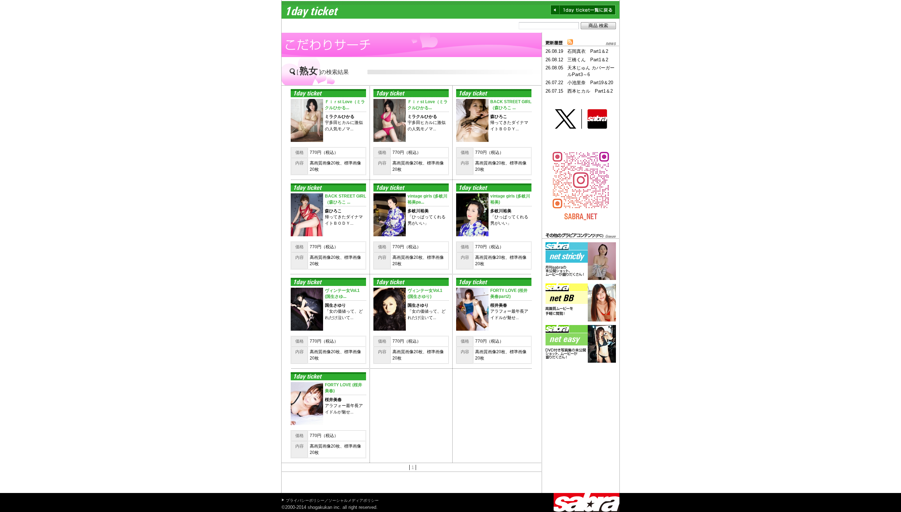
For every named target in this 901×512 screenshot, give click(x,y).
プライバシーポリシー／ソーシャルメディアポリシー (332, 500)
